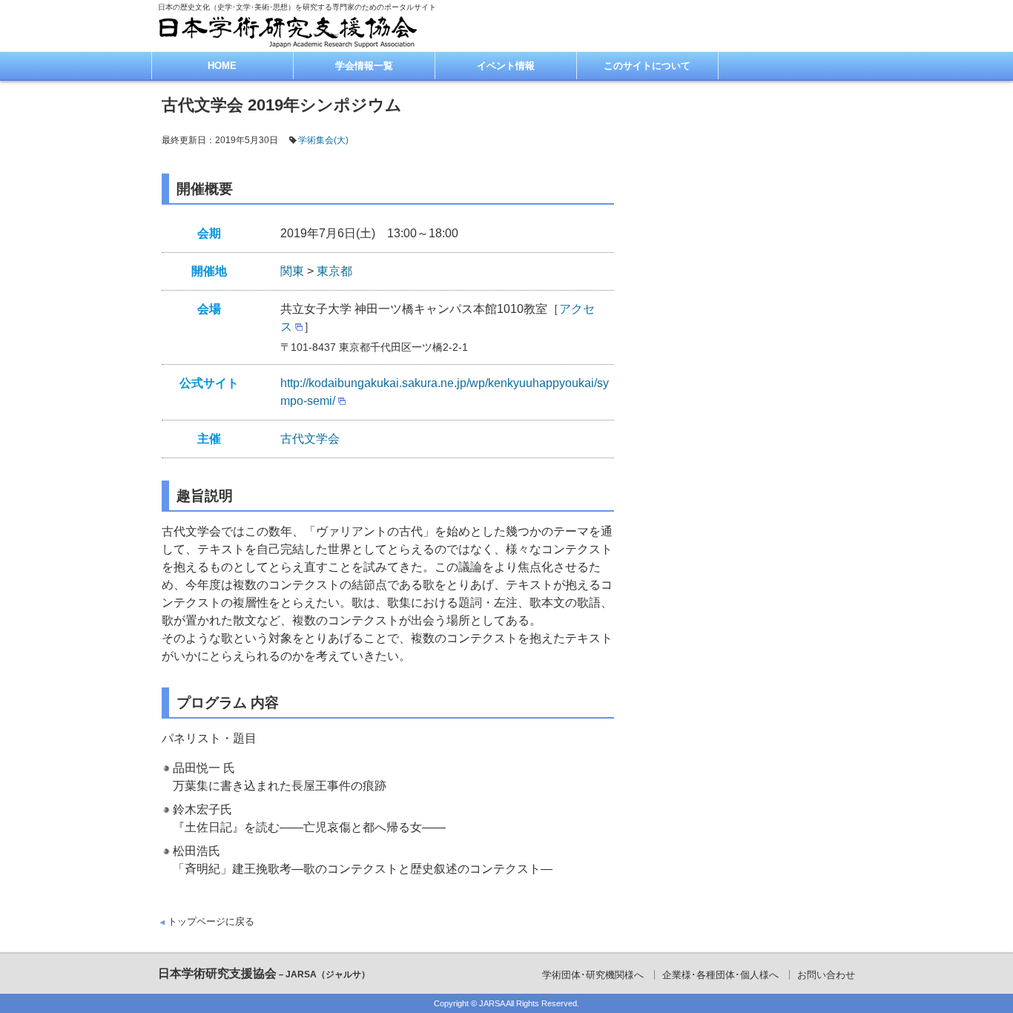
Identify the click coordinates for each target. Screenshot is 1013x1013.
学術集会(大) (323, 140)
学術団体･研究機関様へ (593, 975)
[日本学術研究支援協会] (288, 31)
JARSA (491, 1003)
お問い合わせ (826, 975)
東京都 (334, 271)
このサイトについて (647, 65)
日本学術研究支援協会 (264, 973)
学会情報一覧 (364, 65)
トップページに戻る (211, 921)
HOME (222, 65)
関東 (292, 271)
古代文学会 (310, 438)
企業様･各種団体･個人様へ (720, 975)
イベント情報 (506, 65)
